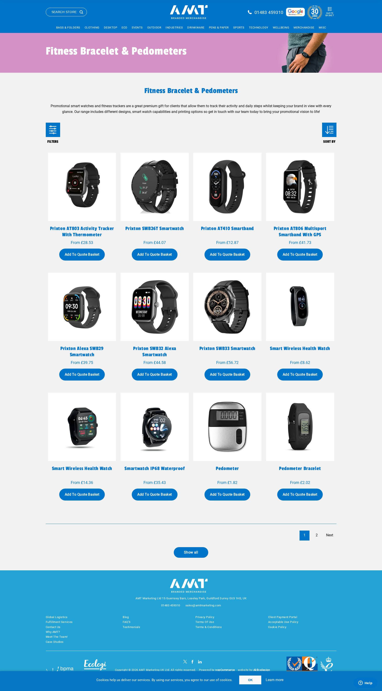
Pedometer (227, 468)
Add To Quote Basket (82, 254)
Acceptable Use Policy (283, 622)
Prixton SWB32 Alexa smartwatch (154, 352)
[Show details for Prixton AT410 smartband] (227, 187)
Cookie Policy (277, 627)
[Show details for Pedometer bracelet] (300, 427)
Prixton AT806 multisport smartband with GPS (300, 232)
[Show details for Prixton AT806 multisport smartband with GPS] (300, 187)
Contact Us (53, 627)
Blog (126, 617)
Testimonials (131, 627)
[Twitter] (185, 661)
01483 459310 (268, 12)
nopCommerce (225, 670)
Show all (191, 552)
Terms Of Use (204, 622)
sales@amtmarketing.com (203, 605)
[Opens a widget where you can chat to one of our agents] (365, 683)
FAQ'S (127, 622)
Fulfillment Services (59, 622)
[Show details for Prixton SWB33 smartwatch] (227, 307)
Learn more (274, 680)
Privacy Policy (204, 617)
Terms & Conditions (208, 627)
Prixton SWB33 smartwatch (227, 348)
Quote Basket (329, 14)
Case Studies (55, 641)
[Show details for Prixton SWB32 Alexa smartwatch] (154, 307)
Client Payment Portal (282, 617)
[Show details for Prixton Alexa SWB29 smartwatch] (82, 307)
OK (250, 680)
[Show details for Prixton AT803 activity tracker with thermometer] (82, 187)
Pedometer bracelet (300, 468)
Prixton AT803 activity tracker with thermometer (82, 232)
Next (329, 535)
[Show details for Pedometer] (227, 427)
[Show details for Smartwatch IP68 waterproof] (154, 427)
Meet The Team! (57, 636)
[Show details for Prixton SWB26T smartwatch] (154, 187)
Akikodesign (261, 670)
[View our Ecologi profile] (95, 667)
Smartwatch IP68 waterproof (154, 468)
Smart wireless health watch (300, 348)
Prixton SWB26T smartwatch (154, 228)
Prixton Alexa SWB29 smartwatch (82, 352)
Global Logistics (57, 617)
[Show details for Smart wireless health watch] (300, 307)
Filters (53, 130)
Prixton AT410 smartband (227, 228)
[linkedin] (200, 661)
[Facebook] (192, 661)
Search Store (64, 12)
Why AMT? (53, 632)
